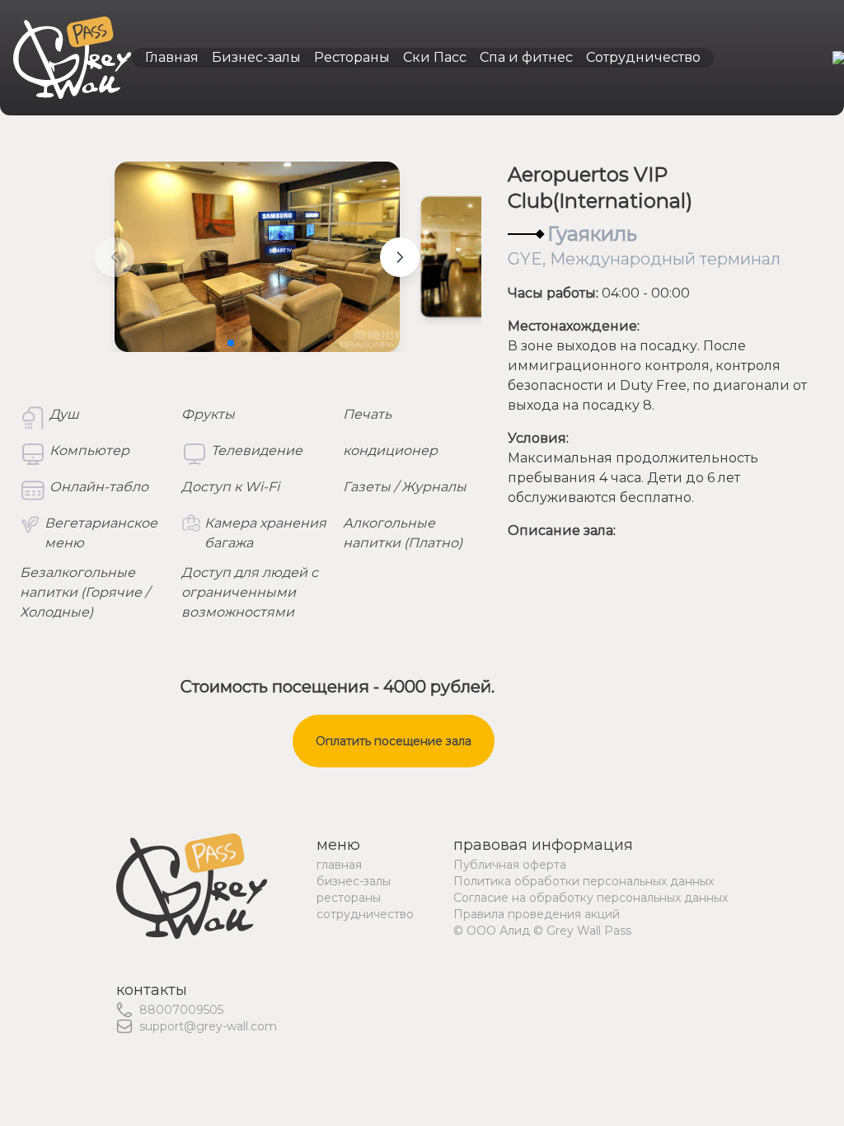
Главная (172, 57)
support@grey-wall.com (208, 1026)
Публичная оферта (509, 864)
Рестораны (352, 57)
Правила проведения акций (536, 914)
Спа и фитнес (526, 57)
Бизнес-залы (256, 57)
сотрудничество (365, 914)
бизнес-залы (353, 881)
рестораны (348, 897)
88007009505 (181, 1009)
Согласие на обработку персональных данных (590, 897)
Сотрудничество (643, 57)
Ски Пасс (435, 57)
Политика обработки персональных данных (583, 881)
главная (339, 864)
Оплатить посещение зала (393, 741)
